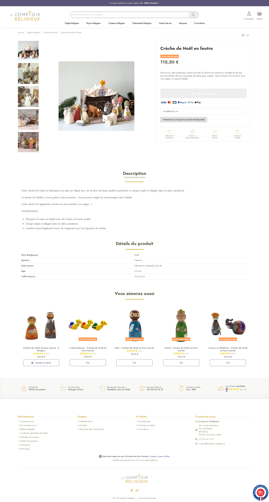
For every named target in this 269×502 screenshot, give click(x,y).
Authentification (86, 421)
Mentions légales (27, 429)
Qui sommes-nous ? (29, 425)
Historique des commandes (91, 429)
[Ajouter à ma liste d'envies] (248, 34)
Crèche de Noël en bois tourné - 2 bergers (41, 349)
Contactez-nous (27, 421)
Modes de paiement (29, 441)
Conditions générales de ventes (34, 433)
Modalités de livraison (29, 437)
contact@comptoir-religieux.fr (212, 443)
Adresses (83, 425)
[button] (72, 23)
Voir (88, 362)
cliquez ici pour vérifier (160, 456)
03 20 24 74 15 (206, 439)
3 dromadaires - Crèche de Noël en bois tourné (88, 349)
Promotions (143, 429)
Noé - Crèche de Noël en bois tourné (134, 347)
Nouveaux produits (146, 425)
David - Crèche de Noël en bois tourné (181, 349)
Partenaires (25, 444)
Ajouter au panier (43, 362)
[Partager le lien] (244, 34)
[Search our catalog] (193, 15)
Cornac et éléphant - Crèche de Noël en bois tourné (227, 349)
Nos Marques (144, 421)
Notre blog (25, 448)
